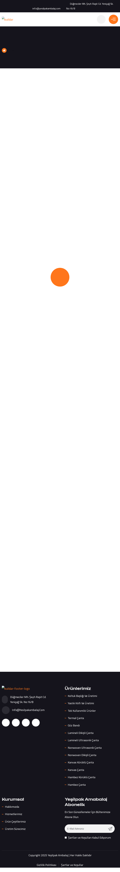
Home (12, 50)
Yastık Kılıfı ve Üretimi (81, 703)
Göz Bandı (74, 725)
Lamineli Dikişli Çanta (80, 733)
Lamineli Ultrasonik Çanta (83, 740)
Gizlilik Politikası (46, 865)
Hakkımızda (12, 807)
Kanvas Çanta (76, 770)
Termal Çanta (76, 718)
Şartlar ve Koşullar (72, 865)
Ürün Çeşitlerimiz (15, 821)
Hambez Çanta (77, 785)
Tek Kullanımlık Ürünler (82, 711)
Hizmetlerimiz (13, 814)
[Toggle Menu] (113, 19)
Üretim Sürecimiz (15, 829)
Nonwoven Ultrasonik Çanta (85, 748)
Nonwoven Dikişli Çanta (82, 755)
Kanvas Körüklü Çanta (81, 762)
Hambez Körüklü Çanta (81, 777)
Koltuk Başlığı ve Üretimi (82, 696)
